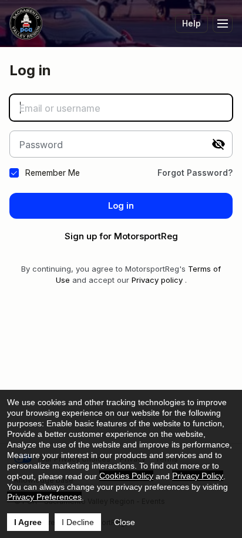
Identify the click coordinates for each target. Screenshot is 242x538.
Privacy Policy (197, 475)
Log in (121, 205)
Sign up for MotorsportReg (121, 236)
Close (124, 522)
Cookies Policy (126, 475)
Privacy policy (157, 280)
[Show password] (218, 144)
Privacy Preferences (44, 497)
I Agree (28, 522)
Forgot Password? (195, 173)
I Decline (78, 522)
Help (191, 23)
